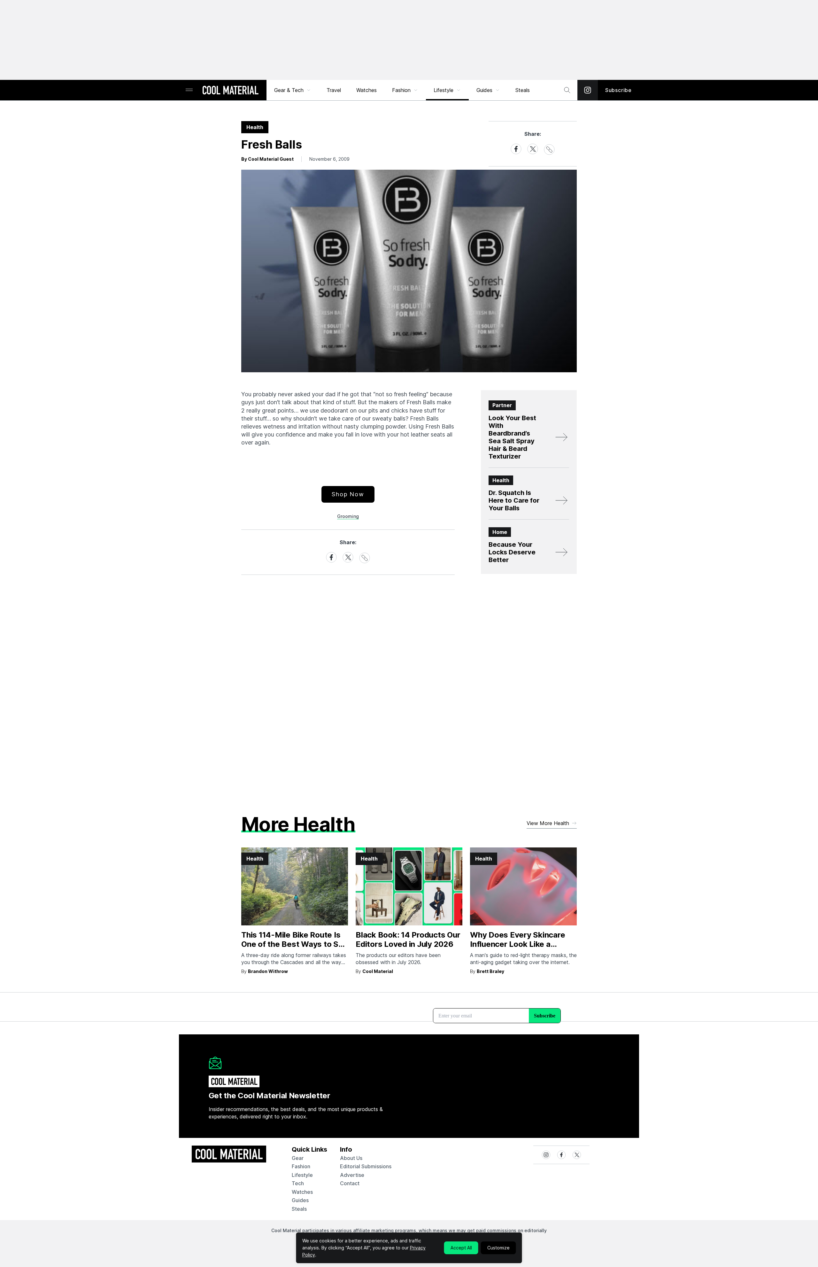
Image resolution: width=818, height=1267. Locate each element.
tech (298, 1183)
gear (298, 1158)
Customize (498, 1247)
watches (302, 1192)
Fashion (401, 90)
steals (522, 90)
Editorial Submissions (365, 1166)
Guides (484, 90)
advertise (352, 1175)
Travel (334, 90)
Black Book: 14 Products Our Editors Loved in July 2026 (408, 939)
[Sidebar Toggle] (189, 90)
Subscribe (618, 90)
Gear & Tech (289, 90)
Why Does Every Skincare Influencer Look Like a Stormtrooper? (517, 944)
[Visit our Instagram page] (587, 90)
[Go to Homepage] (230, 90)
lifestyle (302, 1175)
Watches (366, 90)
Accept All (461, 1247)
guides (300, 1200)
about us (351, 1158)
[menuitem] (292, 90)
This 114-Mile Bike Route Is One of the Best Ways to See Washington (294, 944)
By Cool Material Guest (267, 159)
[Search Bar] (567, 90)
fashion (301, 1166)
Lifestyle (443, 90)
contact (349, 1183)
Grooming (348, 516)
